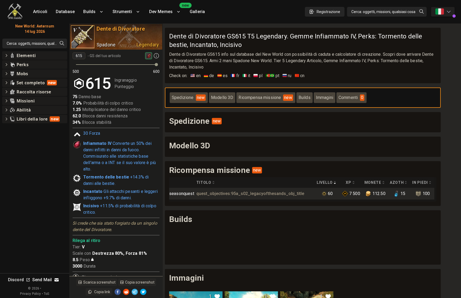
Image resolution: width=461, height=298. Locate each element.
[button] (34, 55)
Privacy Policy (30, 294)
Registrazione (328, 12)
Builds (89, 11)
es (222, 75)
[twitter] (143, 292)
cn (300, 75)
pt (272, 75)
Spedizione (188, 97)
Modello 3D (222, 97)
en (195, 75)
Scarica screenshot (99, 282)
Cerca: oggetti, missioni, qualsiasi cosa (383, 12)
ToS (46, 294)
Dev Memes (167, 9)
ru (287, 75)
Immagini (324, 97)
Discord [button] (16, 279)
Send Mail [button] (42, 279)
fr (235, 75)
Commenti (351, 97)
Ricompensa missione (265, 97)
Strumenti (122, 11)
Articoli (40, 11)
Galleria (197, 11)
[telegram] (135, 292)
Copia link (102, 292)
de (209, 75)
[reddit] (126, 292)
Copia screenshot (139, 282)
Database (65, 11)
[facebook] (117, 292)
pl (258, 75)
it (247, 75)
